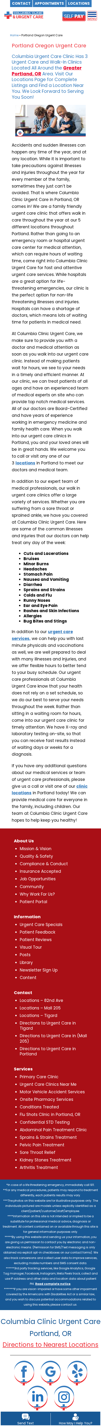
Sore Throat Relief (37, 1152)
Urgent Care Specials (41, 924)
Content (28, 977)
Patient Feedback (37, 932)
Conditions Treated (39, 1107)
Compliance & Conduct (44, 864)
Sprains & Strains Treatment (48, 1137)
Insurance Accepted (40, 871)
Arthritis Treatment (39, 1167)
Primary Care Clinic (39, 1077)
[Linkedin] (37, 1398)
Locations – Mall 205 (40, 1008)
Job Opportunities (38, 879)
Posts (25, 955)
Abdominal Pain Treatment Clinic (53, 1130)
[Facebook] (24, 1373)
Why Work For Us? (37, 894)
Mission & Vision (35, 849)
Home (14, 35)
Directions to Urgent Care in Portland (48, 1051)
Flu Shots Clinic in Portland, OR (50, 1114)
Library (26, 962)
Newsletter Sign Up (39, 970)
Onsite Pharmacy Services (46, 1099)
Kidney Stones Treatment (45, 1160)
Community (32, 886)
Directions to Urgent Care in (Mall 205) (53, 1038)
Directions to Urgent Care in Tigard (48, 1025)
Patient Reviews (36, 939)
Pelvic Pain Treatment (42, 1145)
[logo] (24, 12)
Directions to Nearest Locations (50, 1344)
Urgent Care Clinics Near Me (48, 1084)
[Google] (50, 1373)
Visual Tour (31, 947)
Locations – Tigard (38, 1015)
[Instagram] (64, 1398)
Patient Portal (33, 902)
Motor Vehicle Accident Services (52, 1092)
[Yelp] (77, 1373)
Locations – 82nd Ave (41, 1000)
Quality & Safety (36, 856)
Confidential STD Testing (45, 1122)
